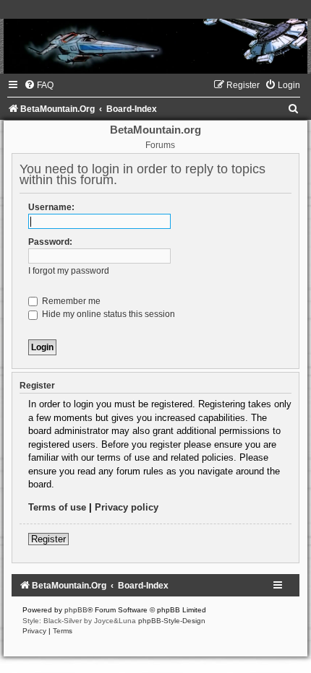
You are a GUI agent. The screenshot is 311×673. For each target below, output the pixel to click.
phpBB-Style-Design (171, 621)
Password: (50, 242)
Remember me (70, 301)
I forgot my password (68, 271)
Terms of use (57, 507)
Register (48, 539)
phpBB (76, 610)
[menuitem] (39, 85)
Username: (51, 207)
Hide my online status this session (107, 314)
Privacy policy (126, 507)
